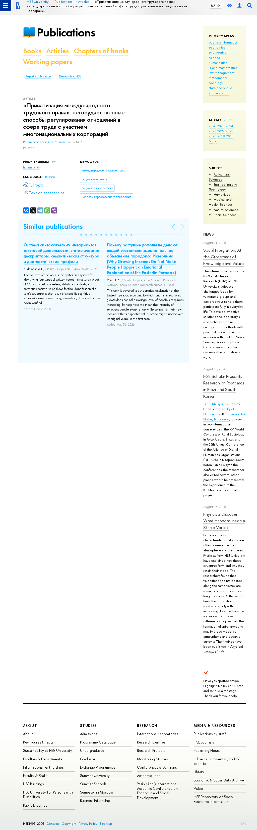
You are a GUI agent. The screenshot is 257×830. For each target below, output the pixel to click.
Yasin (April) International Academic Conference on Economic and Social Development (157, 790)
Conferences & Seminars (157, 767)
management (224, 72)
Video (198, 788)
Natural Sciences (226, 209)
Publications (66, 32)
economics (217, 47)
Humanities (222, 194)
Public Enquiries (35, 805)
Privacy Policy (88, 823)
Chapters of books (101, 51)
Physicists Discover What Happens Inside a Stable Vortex (224, 520)
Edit (243, 822)
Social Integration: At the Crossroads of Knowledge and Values (223, 256)
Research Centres (151, 742)
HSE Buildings (33, 783)
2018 (229, 136)
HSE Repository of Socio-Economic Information (214, 799)
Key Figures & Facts (38, 742)
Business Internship (95, 800)
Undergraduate (92, 750)
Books (32, 51)
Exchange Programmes (97, 767)
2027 (227, 119)
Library (199, 771)
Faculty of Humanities (218, 411)
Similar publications (53, 226)
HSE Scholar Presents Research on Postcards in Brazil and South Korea (223, 386)
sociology (216, 82)
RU (213, 5)
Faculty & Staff (35, 775)
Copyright (69, 823)
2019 (221, 136)
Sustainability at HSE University (47, 750)
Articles (57, 51)
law (211, 72)
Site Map (106, 823)
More (213, 141)
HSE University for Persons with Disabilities (48, 794)
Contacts (52, 823)
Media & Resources (214, 725)
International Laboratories (157, 733)
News (208, 234)
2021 (229, 131)
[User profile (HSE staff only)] (239, 5)
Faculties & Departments (42, 759)
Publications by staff (210, 733)
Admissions (88, 733)
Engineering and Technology (223, 187)
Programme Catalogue (98, 742)
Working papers (47, 61)
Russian (50, 177)
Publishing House (207, 750)
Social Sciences (225, 214)
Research (147, 725)
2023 (212, 131)
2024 (229, 126)
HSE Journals (204, 742)
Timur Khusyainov (215, 404)
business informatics (223, 42)
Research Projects (151, 750)
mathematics (218, 77)
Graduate (87, 759)
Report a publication (38, 76)
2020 (212, 136)
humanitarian (218, 62)
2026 (212, 126)
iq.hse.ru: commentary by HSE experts (217, 761)
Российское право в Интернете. (45, 142)
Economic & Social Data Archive (219, 780)
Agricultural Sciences (219, 177)
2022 (221, 131)
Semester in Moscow (96, 792)
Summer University (95, 775)
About (30, 725)
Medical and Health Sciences (220, 202)
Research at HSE (70, 76)
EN (219, 5)
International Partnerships (43, 767)
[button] (76, 234)
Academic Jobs (148, 775)
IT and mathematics (223, 67)
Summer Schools (93, 783)
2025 (220, 126)
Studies (88, 725)
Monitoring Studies (152, 759)
